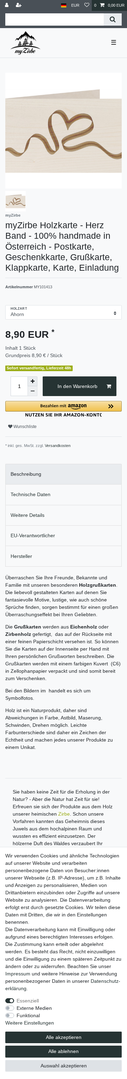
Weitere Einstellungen (29, 1023)
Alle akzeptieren (63, 1037)
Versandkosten (58, 445)
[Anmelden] (7, 5)
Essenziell (28, 1001)
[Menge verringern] (32, 391)
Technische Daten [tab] (30, 494)
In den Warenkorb (77, 386)
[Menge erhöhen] (32, 381)
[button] (63, 409)
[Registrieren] (19, 5)
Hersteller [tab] (21, 556)
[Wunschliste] (87, 5)
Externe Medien (34, 1008)
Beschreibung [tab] (26, 474)
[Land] (64, 5)
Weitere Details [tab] (27, 515)
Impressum (17, 973)
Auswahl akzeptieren (64, 1065)
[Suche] (113, 19)
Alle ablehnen (63, 1051)
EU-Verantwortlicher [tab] (33, 535)
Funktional (28, 1015)
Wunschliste (24, 426)
